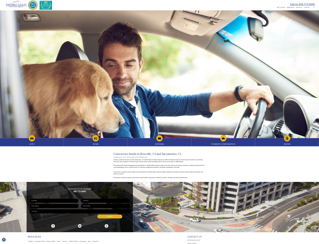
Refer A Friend (73, 241)
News (58, 241)
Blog (89, 241)
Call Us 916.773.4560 (302, 4)
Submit (110, 216)
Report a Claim (51, 241)
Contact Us (95, 241)
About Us (65, 241)
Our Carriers (82, 241)
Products (30, 241)
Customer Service (40, 241)
